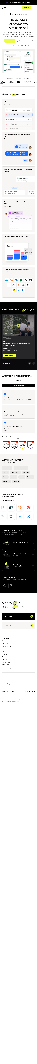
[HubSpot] (9, 507)
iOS (13, 45)
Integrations (5, 643)
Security (4, 659)
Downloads (5, 638)
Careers (4, 654)
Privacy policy (16, 699)
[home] (4, 8)
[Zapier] (26, 507)
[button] (35, 7)
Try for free (26, 8)
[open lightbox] (18, 325)
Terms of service (6, 699)
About (3, 651)
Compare (4, 641)
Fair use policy (26, 699)
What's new (5, 665)
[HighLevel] (9, 516)
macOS (21, 45)
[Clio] (18, 516)
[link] (18, 2)
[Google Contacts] (18, 507)
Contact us (5, 657)
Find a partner (6, 649)
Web (29, 45)
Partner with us (6, 646)
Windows (25, 45)
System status (6, 662)
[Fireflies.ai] (26, 516)
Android (17, 45)
